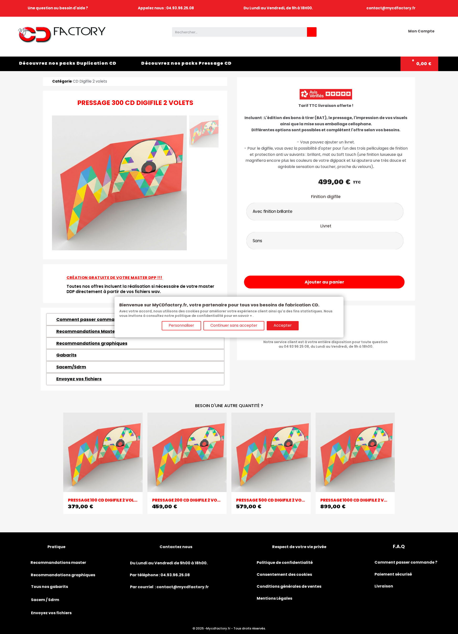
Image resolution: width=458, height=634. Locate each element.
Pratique (56, 547)
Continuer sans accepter (233, 325)
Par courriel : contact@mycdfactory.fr (169, 587)
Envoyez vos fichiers (79, 379)
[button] (324, 282)
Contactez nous (176, 547)
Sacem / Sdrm (45, 600)
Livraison (384, 586)
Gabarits (66, 355)
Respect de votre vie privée (299, 547)
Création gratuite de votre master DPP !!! (114, 277)
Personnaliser (181, 325)
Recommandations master (58, 562)
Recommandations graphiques (91, 343)
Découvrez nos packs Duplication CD (67, 63)
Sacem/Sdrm (71, 367)
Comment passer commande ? (91, 319)
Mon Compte (421, 31)
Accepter (283, 325)
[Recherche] (312, 32)
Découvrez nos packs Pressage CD (186, 63)
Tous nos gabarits (49, 586)
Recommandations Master (86, 331)
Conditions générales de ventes (289, 586)
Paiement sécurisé (393, 574)
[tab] (135, 343)
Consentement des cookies (284, 574)
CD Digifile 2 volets (90, 81)
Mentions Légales (274, 598)
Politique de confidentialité (285, 562)
